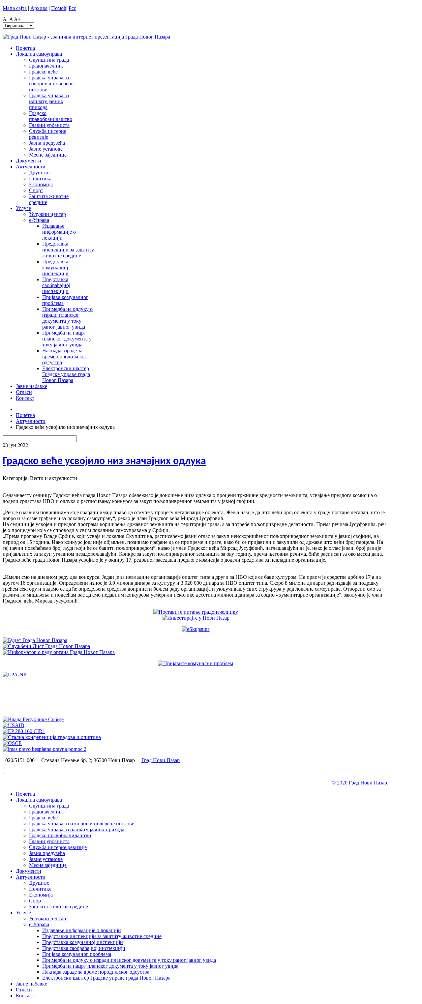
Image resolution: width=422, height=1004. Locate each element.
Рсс (72, 8)
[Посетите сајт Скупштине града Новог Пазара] (196, 629)
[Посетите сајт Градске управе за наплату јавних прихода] (14, 674)
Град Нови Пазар (160, 760)
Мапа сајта (15, 8)
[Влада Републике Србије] (33, 719)
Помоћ (58, 8)
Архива (38, 8)
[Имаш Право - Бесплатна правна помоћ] (44, 749)
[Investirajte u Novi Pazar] (195, 618)
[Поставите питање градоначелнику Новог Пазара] (195, 612)
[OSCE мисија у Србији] (12, 743)
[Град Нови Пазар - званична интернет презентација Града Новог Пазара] (86, 37)
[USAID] (13, 725)
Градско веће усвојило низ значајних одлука (104, 461)
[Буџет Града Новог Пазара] (35, 640)
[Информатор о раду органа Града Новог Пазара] (59, 652)
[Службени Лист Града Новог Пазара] (46, 646)
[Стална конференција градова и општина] (52, 737)
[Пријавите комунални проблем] (195, 663)
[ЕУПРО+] (24, 731)
